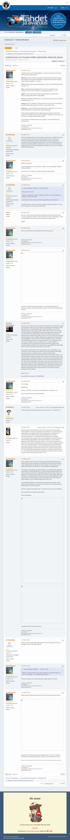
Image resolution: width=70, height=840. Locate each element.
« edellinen (54, 61)
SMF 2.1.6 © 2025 (7, 836)
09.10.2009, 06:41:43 (25, 250)
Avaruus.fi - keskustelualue (17, 40)
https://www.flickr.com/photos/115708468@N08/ (32, 376)
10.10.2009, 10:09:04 (25, 407)
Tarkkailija (11, 135)
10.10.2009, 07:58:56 (25, 323)
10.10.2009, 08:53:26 (25, 381)
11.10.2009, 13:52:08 (25, 665)
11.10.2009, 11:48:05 (25, 640)
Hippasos (11, 407)
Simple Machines (15, 836)
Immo (10, 323)
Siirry (41, 783)
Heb (9, 427)
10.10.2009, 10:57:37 (25, 427)
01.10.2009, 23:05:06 (25, 228)
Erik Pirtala (11, 70)
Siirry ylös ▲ (63, 836)
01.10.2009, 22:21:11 (25, 212)
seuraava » (61, 61)
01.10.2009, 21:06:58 (25, 184)
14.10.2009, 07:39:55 (25, 692)
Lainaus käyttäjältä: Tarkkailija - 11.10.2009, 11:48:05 (35, 669)
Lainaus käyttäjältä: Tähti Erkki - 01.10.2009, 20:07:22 (35, 188)
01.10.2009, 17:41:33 (25, 70)
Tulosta (63, 65)
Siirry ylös (8, 774)
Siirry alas (7, 65)
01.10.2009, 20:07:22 (25, 160)
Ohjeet (49, 836)
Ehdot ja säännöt (56, 836)
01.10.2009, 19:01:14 (25, 134)
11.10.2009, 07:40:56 (25, 459)
